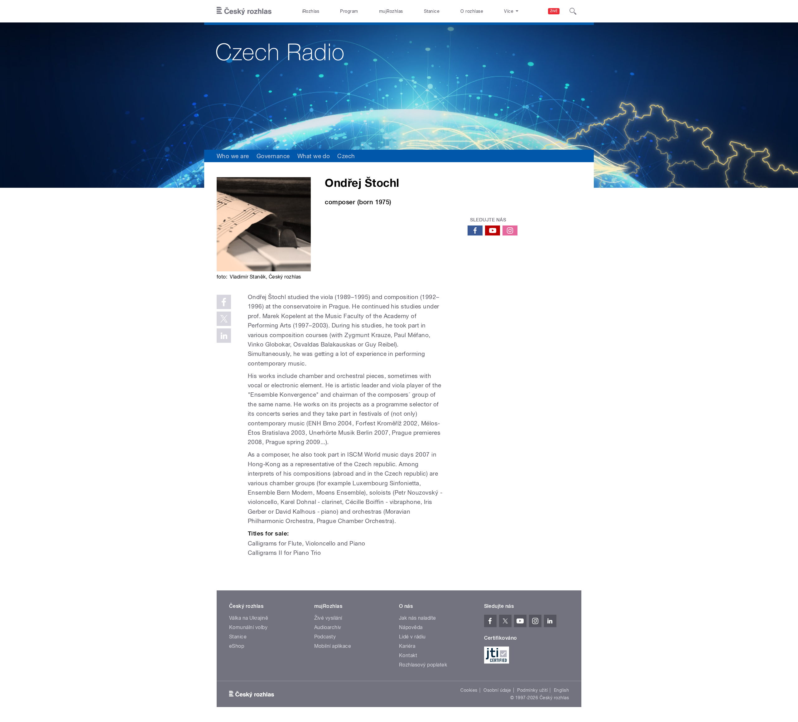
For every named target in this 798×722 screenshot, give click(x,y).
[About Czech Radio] (399, 86)
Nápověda (411, 627)
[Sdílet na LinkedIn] (224, 335)
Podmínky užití (532, 690)
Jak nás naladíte (417, 618)
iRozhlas (311, 11)
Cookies (468, 690)
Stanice (432, 11)
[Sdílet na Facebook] (224, 302)
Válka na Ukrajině (248, 618)
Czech (346, 156)
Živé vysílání (328, 618)
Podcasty (325, 637)
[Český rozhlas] (244, 11)
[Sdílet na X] (224, 319)
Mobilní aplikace (332, 646)
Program (349, 11)
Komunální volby (248, 627)
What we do (313, 156)
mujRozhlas (391, 11)
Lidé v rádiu (412, 637)
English (561, 690)
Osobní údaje (497, 690)
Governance (273, 156)
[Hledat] (573, 11)
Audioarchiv (327, 627)
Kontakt (408, 655)
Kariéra (407, 646)
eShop (236, 646)
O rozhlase (471, 11)
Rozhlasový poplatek (423, 665)
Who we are (233, 156)
